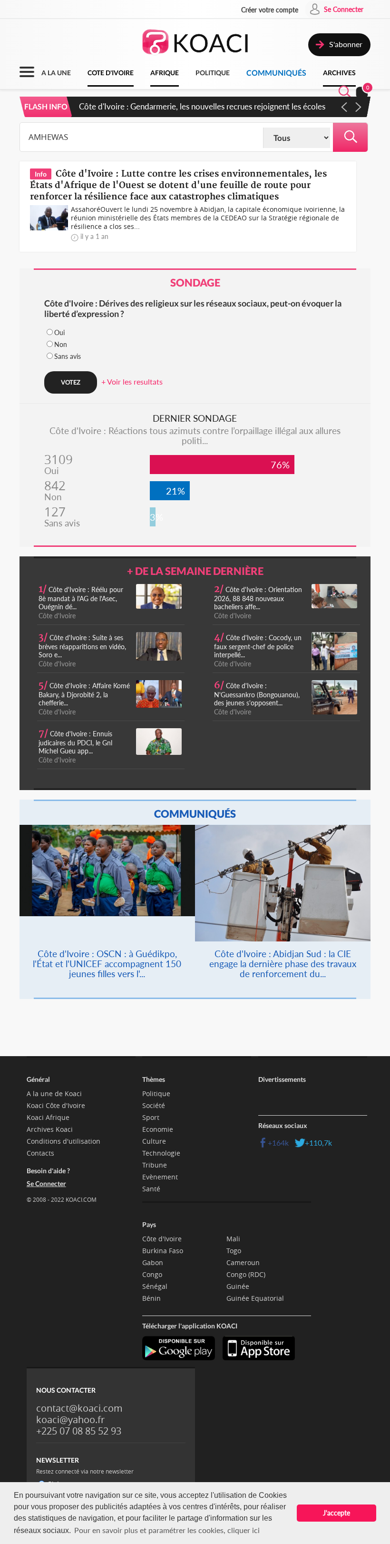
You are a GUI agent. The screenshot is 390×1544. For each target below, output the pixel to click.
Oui (59, 332)
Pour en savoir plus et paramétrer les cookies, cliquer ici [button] (167, 1529)
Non (60, 344)
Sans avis (67, 356)
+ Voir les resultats (132, 381)
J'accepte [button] (336, 1513)
